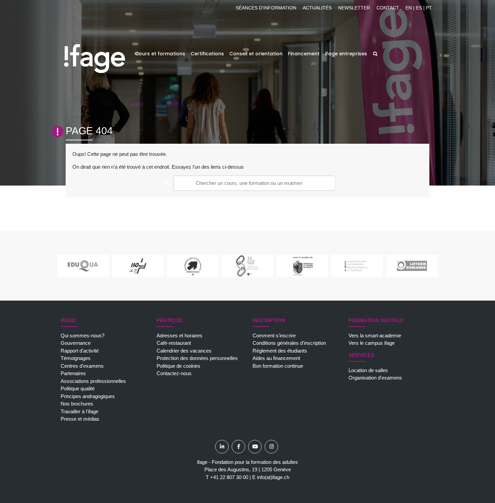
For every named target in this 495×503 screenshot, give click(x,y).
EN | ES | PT (418, 7)
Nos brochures (77, 404)
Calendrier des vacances (184, 351)
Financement (304, 53)
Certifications (207, 53)
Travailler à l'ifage (79, 411)
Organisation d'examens (375, 378)
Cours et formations (160, 53)
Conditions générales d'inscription (289, 343)
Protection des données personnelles (197, 358)
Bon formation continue (278, 366)
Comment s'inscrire (274, 335)
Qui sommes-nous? (82, 335)
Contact (387, 7)
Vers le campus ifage (372, 343)
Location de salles (368, 370)
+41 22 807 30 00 (229, 477)
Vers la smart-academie (375, 335)
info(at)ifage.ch (273, 477)
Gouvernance (76, 343)
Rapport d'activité (80, 351)
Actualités (317, 7)
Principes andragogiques (88, 396)
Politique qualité (78, 388)
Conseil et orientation (256, 53)
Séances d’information (266, 7)
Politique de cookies (178, 366)
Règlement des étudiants (280, 351)
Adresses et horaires (179, 335)
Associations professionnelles (93, 381)
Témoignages (76, 358)
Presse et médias (80, 419)
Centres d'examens (82, 366)
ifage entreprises (346, 53)
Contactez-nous (174, 373)
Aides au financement (276, 358)
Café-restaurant (174, 343)
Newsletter (354, 7)
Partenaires (73, 373)
